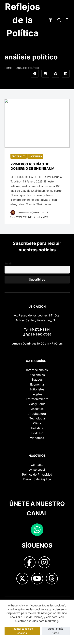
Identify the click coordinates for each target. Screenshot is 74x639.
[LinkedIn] (66, 73)
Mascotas (37, 409)
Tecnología (37, 418)
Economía (37, 384)
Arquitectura (37, 414)
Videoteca (37, 438)
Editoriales (18, 156)
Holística (37, 428)
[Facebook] (35, 73)
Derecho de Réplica (37, 479)
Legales (37, 394)
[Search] (59, 20)
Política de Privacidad (37, 474)
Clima (37, 423)
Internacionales (37, 370)
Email (8, 263)
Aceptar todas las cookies (22, 630)
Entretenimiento (37, 399)
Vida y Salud (37, 404)
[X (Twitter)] (45, 73)
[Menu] (68, 20)
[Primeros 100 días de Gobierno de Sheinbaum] (37, 123)
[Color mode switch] (50, 20)
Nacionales (35, 156)
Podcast (37, 433)
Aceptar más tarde (55, 630)
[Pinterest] (55, 73)
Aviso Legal (37, 469)
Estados (37, 379)
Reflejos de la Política (22, 19)
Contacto (37, 465)
